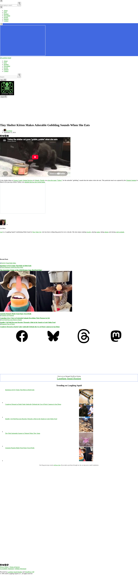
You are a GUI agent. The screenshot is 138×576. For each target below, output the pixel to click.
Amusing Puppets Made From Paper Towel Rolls (15, 314)
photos (107, 232)
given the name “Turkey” (54, 180)
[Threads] (6, 136)
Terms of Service (15, 567)
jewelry (89, 232)
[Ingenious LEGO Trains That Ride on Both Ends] (8, 263)
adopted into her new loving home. (35, 182)
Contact (6, 71)
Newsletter (7, 66)
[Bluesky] (3, 136)
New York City (36, 232)
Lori (1, 232)
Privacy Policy (4, 567)
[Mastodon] (116, 342)
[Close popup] (1, 24)
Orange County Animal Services (23, 180)
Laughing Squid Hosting (69, 378)
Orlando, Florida (39, 180)
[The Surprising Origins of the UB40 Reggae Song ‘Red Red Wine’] (11, 267)
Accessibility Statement (7, 568)
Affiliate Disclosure (20, 568)
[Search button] (19, 76)
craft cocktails (120, 232)
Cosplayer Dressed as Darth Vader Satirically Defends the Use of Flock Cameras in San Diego (30, 327)
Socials (6, 68)
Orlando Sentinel (131, 180)
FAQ (5, 63)
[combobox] (8, 77)
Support (6, 69)
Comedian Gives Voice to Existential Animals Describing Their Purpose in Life (25, 318)
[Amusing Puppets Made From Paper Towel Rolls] (36, 311)
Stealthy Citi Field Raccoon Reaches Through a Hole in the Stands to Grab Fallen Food (27, 322)
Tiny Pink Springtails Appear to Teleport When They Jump (22, 433)
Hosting (6, 64)
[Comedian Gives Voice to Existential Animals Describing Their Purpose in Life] (7, 315)
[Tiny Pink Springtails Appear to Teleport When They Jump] (86, 446)
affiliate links (57, 465)
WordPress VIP (29, 572)
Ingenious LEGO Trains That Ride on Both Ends (15, 265)
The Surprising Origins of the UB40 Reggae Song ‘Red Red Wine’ (21, 270)
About (6, 61)
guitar (98, 232)
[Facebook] (1, 136)
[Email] (8, 136)
